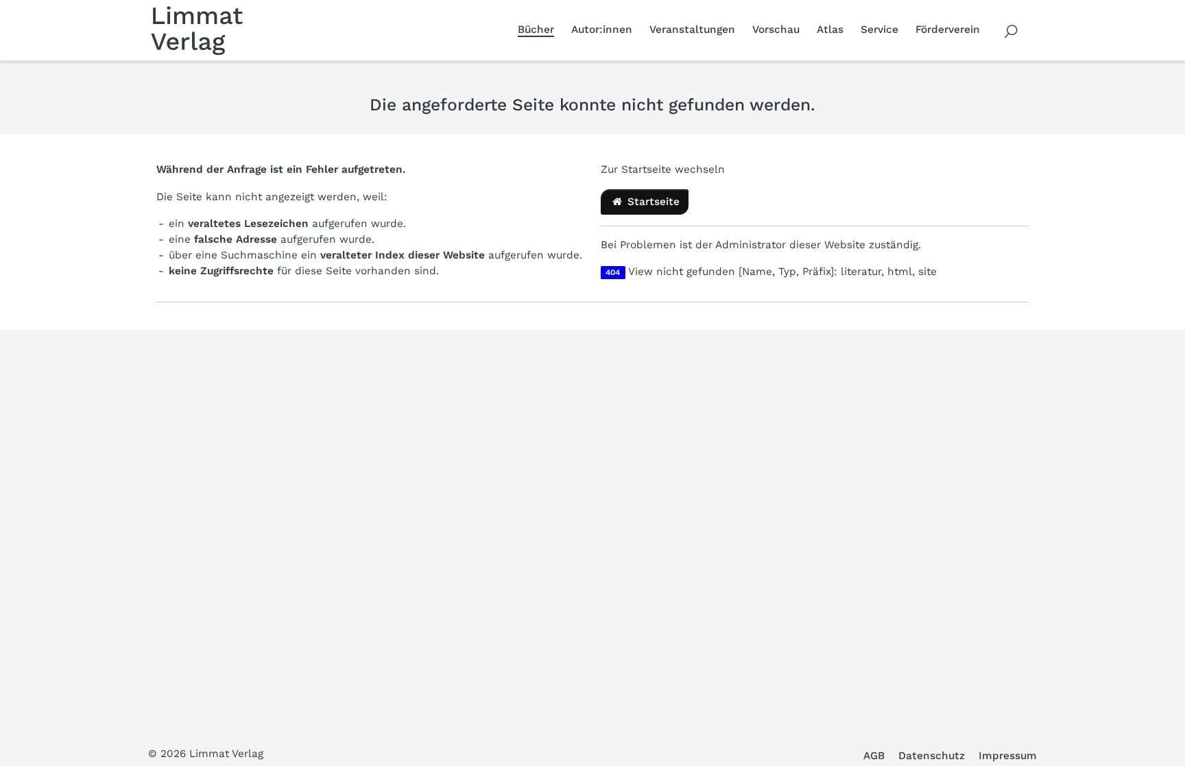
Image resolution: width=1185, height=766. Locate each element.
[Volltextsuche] (1011, 30)
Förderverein (947, 29)
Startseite (652, 201)
